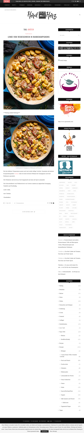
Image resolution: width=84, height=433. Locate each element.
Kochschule (38, 5)
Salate (70, 387)
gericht (61, 204)
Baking (69, 285)
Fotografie (22, 5)
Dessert (74, 185)
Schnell (67, 221)
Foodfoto (61, 196)
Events (69, 312)
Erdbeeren (75, 188)
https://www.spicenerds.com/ (65, 121)
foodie (61, 199)
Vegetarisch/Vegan (70, 406)
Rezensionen (58, 5)
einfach (67, 188)
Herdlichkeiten (28, 33)
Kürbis (67, 207)
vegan (60, 224)
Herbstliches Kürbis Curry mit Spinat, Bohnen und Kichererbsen (31, 1)
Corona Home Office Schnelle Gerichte (70, 355)
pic (60, 216)
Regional (71, 216)
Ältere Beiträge (53, 431)
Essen (69, 190)
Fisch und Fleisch (70, 360)
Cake (67, 185)
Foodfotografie (71, 196)
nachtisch (71, 210)
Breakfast (69, 289)
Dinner (61, 188)
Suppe (73, 221)
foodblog (61, 193)
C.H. (59, 271)
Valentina (60, 265)
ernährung (62, 190)
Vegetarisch (68, 224)
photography (74, 213)
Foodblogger (70, 193)
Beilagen (70, 351)
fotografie (74, 202)
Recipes (69, 343)
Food (74, 190)
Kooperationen (47, 5)
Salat (60, 221)
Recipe (65, 216)
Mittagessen (62, 210)
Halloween (71, 402)
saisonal (74, 219)
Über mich (75, 5)
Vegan (69, 410)
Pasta (60, 213)
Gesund (68, 204)
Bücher (69, 293)
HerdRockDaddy (70, 339)
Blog (76, 182)
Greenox (16, 173)
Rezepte (14, 5)
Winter (70, 227)
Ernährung (29, 5)
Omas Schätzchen (70, 379)
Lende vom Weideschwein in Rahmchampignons (29, 36)
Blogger (61, 185)
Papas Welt (67, 5)
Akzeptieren (44, 431)
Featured (69, 316)
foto (67, 202)
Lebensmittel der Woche (70, 375)
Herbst (74, 204)
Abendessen (62, 182)
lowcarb (74, 207)
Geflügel (69, 320)
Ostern (70, 383)
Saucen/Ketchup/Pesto (70, 391)
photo (66, 213)
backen (70, 182)
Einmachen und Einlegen (69, 305)
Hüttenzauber (70, 372)
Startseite (7, 5)
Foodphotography (70, 199)
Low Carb (69, 328)
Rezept (61, 219)
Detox (69, 297)
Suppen (70, 395)
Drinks (69, 301)
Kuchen (61, 207)
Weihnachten (62, 227)
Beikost (70, 335)
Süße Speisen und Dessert (70, 398)
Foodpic (61, 202)
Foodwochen (70, 364)
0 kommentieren (20, 203)
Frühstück (70, 368)
